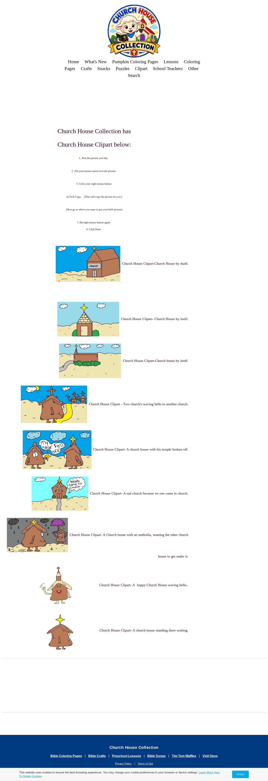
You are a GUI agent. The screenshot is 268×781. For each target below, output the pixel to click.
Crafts (86, 68)
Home (73, 61)
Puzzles (122, 68)
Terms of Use (145, 763)
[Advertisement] (134, 92)
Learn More (206, 772)
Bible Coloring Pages (66, 756)
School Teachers (168, 68)
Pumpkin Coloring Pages (135, 61)
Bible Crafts (97, 756)
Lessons (171, 61)
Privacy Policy (123, 763)
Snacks (103, 68)
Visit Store (210, 756)
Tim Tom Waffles (184, 756)
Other (193, 68)
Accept (240, 774)
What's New (96, 61)
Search (134, 75)
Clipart (141, 68)
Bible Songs (156, 756)
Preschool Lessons (126, 756)
